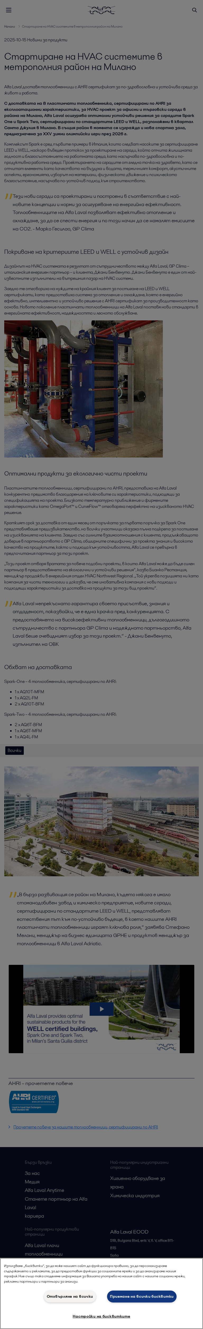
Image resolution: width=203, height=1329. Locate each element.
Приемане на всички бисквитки (142, 1296)
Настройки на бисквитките (101, 1316)
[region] (101, 1293)
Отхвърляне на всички (70, 1296)
